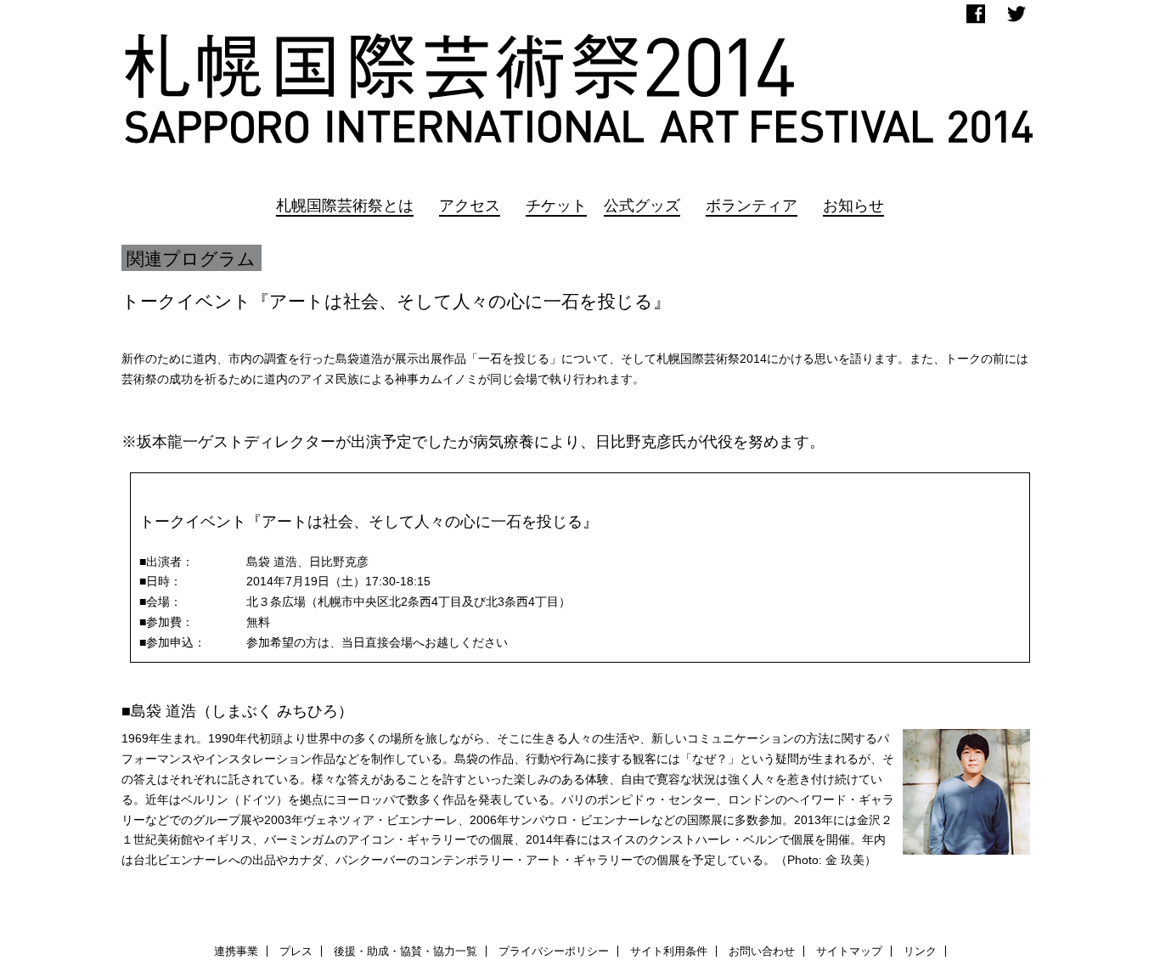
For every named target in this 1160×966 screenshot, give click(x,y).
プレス (296, 951)
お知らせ (853, 205)
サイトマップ (849, 951)
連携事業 (236, 951)
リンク (920, 951)
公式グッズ (642, 205)
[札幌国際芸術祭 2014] (580, 92)
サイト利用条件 (668, 951)
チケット (556, 205)
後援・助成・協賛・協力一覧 (405, 951)
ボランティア (751, 205)
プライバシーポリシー (553, 951)
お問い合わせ (762, 951)
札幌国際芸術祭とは (345, 205)
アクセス (469, 205)
